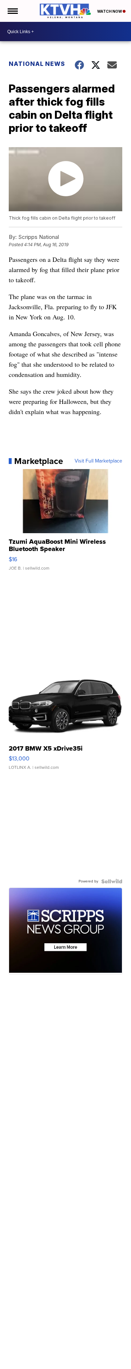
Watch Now (110, 11)
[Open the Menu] (12, 11)
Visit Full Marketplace (98, 461)
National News (37, 63)
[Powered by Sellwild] (111, 881)
